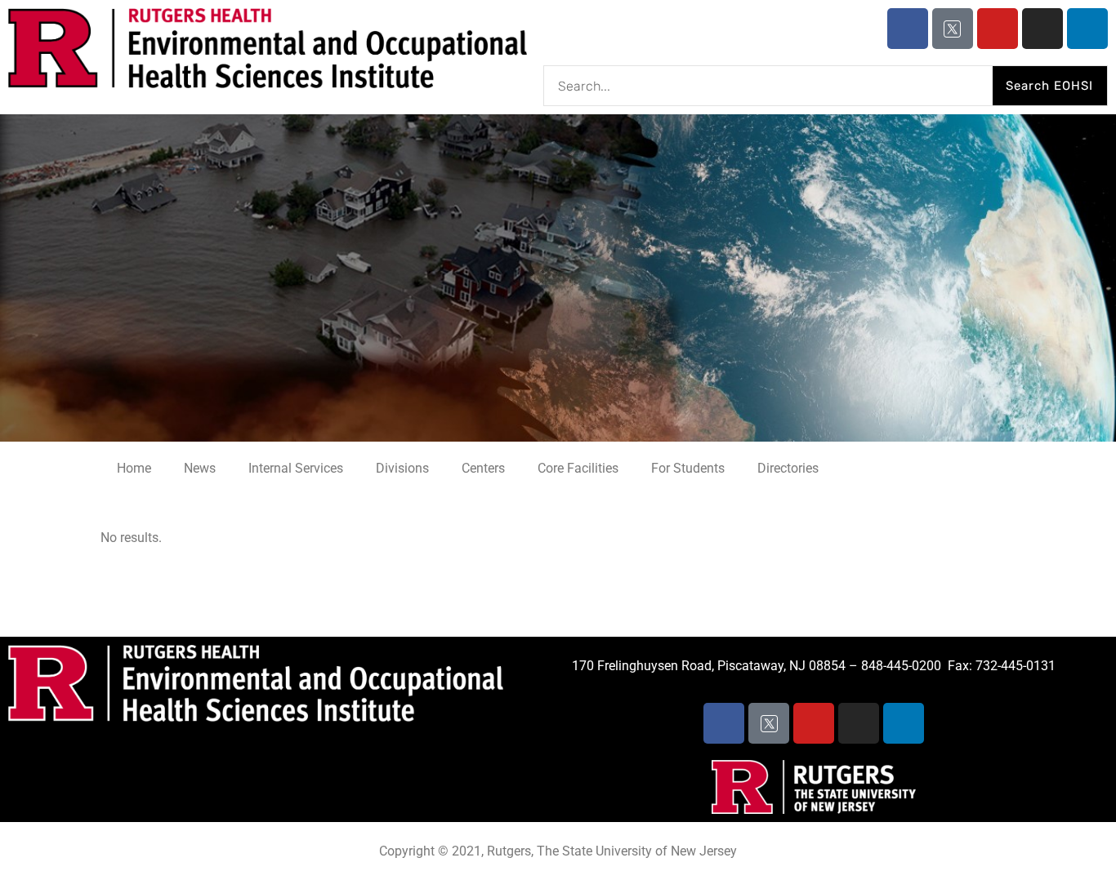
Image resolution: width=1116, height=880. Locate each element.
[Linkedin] (1087, 28)
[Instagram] (1042, 28)
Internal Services (295, 468)
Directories (788, 468)
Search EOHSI (1049, 85)
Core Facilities (578, 468)
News (200, 468)
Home (134, 468)
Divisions (402, 468)
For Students (688, 468)
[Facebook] (907, 28)
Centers (483, 468)
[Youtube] (997, 28)
